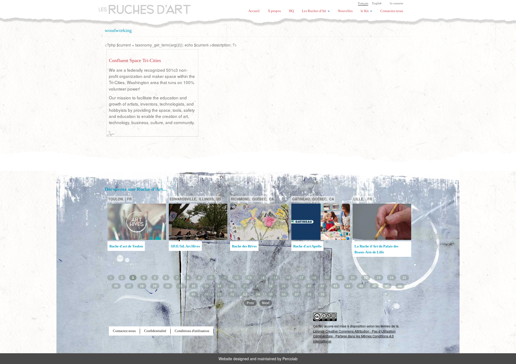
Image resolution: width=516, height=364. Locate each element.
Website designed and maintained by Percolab (258, 358)
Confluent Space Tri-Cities (135, 60)
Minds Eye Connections (311, 246)
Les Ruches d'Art (141, 6)
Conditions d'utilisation (192, 331)
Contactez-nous (391, 11)
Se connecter (396, 3)
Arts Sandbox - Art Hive (373, 254)
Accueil (254, 11)
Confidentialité (155, 331)
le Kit (365, 11)
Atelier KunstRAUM (247, 246)
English (377, 3)
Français (363, 3)
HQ (291, 11)
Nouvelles (345, 11)
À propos (274, 11)
